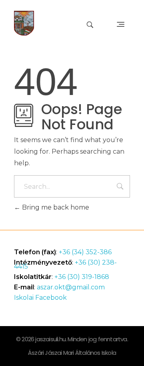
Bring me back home (54, 207)
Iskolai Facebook (40, 297)
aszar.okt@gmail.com (71, 287)
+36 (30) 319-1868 (81, 277)
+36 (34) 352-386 (85, 252)
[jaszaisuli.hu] (24, 23)
